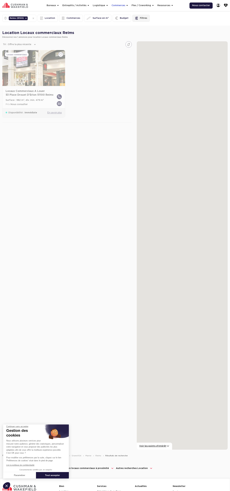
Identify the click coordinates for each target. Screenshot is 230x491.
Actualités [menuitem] (141, 486)
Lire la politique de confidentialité (20, 465)
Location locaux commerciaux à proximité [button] (84, 468)
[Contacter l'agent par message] (59, 103)
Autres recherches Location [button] (132, 468)
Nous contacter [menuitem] (201, 5)
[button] (26, 18)
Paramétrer (19, 475)
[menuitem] (218, 5)
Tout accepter (52, 475)
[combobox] (28, 18)
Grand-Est (77, 456)
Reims (98, 456)
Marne (88, 456)
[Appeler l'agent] (59, 96)
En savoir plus (54, 113)
